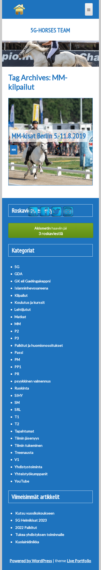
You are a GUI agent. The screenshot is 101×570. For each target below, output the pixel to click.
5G (17, 266)
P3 (17, 338)
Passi (19, 352)
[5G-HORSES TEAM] (19, 9)
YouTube (22, 481)
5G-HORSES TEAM (50, 30)
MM (14, 150)
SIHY (19, 395)
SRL (18, 409)
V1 (17, 459)
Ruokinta (22, 388)
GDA (19, 273)
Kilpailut (21, 295)
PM (17, 359)
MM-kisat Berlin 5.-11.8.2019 (49, 135)
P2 (17, 331)
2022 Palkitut (26, 527)
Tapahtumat (24, 431)
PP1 (18, 366)
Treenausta (24, 452)
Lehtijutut (23, 309)
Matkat (20, 316)
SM (17, 402)
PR (17, 373)
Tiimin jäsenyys (27, 438)
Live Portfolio (79, 560)
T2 (17, 424)
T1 (17, 416)
